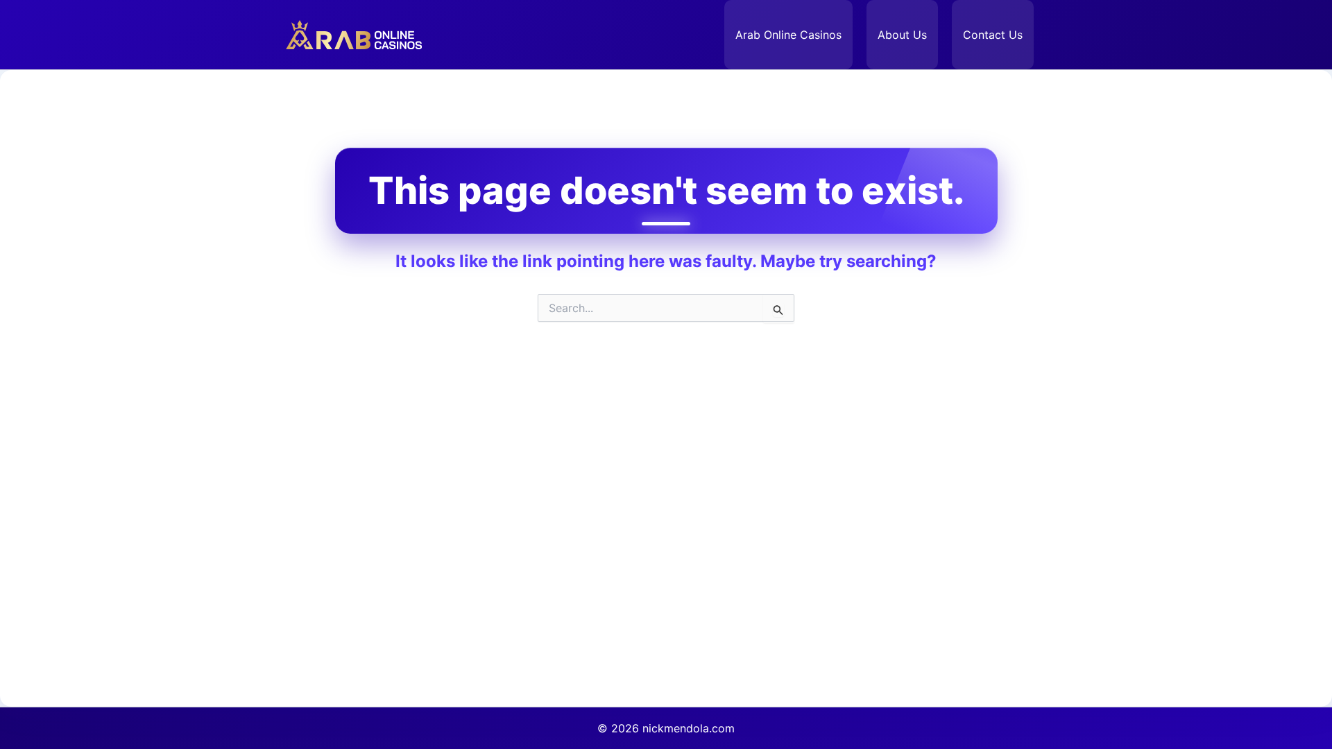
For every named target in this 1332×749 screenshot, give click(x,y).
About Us (902, 35)
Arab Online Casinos (788, 35)
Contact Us (993, 35)
